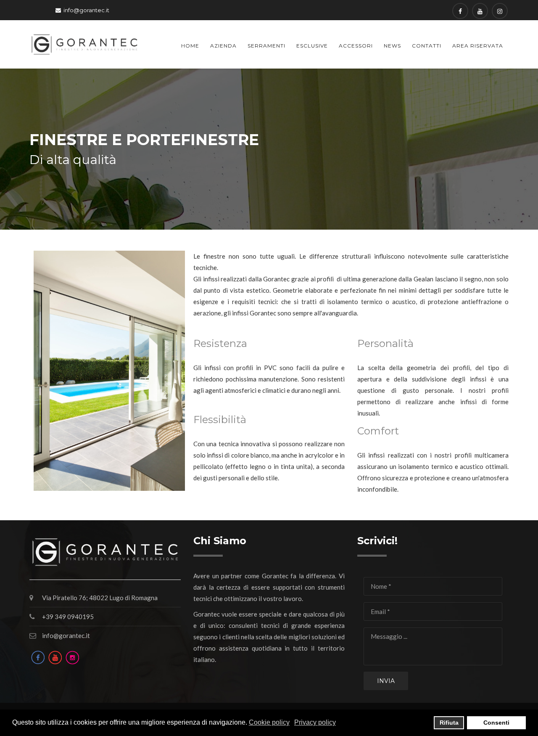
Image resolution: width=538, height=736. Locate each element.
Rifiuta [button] (449, 722)
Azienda (223, 45)
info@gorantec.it (86, 10)
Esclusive (312, 45)
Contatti (426, 45)
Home (190, 45)
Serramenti (266, 45)
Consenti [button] (496, 722)
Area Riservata (477, 45)
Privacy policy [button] (315, 722)
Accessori (356, 45)
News (392, 45)
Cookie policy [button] (269, 722)
